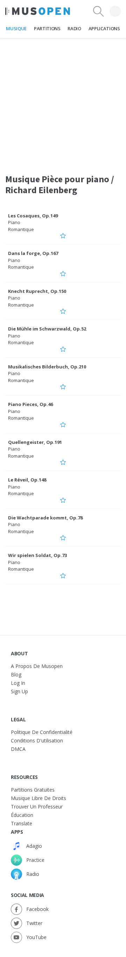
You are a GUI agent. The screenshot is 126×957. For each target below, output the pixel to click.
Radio (74, 28)
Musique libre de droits (38, 798)
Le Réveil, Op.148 (27, 480)
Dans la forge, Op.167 (33, 253)
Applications (104, 28)
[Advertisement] (63, 101)
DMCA (18, 749)
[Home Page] (37, 11)
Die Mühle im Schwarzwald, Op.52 (47, 329)
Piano (14, 222)
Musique (16, 28)
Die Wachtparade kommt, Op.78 (45, 517)
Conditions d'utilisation (37, 740)
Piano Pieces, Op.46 (30, 404)
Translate (21, 823)
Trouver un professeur (37, 806)
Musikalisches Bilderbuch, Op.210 (47, 366)
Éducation (22, 815)
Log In (18, 683)
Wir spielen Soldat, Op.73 (37, 555)
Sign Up (19, 691)
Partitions (47, 28)
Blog (16, 674)
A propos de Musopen (37, 666)
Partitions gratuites (33, 789)
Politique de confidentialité (41, 732)
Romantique (21, 229)
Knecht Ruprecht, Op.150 (37, 291)
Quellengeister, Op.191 (35, 442)
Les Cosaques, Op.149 (33, 215)
